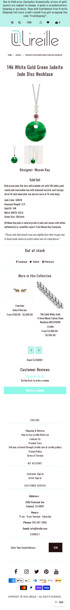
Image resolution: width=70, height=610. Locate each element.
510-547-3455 (39, 522)
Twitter (36, 261)
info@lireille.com (38, 528)
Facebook (22, 261)
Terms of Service (35, 455)
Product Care (35, 443)
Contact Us (35, 439)
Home (10, 55)
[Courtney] (19, 299)
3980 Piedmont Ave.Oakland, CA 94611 (35, 504)
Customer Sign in (35, 474)
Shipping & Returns (35, 430)
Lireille (33, 596)
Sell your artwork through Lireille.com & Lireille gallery (35, 447)
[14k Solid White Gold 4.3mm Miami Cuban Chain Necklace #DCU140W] (50, 307)
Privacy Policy (35, 451)
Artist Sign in (35, 478)
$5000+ (18, 55)
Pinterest (49, 261)
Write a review (35, 390)
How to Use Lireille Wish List (35, 435)
